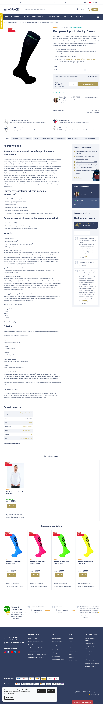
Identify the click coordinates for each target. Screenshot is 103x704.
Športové (24, 426)
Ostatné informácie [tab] (47, 138)
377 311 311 (77, 97)
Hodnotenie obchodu (39, 2)
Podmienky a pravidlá (33, 651)
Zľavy (5, 2)
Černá (30, 422)
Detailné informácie (58, 93)
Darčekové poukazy (50, 2)
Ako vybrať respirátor (90, 666)
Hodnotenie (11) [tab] (17, 138)
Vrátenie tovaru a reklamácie (35, 641)
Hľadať (51, 8)
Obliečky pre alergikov (90, 660)
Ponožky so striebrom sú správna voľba (85, 172)
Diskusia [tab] (28, 138)
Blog (32, 2)
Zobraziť (11, 505)
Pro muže (25, 430)
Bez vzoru (29, 438)
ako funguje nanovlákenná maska (59, 645)
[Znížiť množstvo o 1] (70, 84)
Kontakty (71, 638)
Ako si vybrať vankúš (90, 643)
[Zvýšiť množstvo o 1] (76, 84)
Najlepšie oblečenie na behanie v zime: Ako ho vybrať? (85, 158)
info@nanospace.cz (93, 97)
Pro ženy (30, 430)
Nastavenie (9, 697)
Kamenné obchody (33, 645)
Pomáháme (71, 657)
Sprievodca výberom (71, 2)
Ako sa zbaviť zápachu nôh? (84, 167)
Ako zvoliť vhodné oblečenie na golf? (86, 162)
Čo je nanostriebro (57, 641)
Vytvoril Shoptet (95, 694)
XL (31, 434)
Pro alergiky (58, 2)
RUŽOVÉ (80, 59)
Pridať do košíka (88, 84)
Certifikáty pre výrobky (21, 2)
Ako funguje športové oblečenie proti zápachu (86, 152)
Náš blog (71, 654)
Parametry (60, 138)
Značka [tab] (36, 138)
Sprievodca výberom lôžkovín (90, 639)
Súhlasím (51, 691)
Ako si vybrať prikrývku (90, 652)
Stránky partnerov (73, 651)
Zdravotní (29, 426)
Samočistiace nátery (57, 650)
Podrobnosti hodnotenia (75, 27)
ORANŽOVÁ (91, 59)
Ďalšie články (78, 178)
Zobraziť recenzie (16, 618)
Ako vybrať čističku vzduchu (92, 663)
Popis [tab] (7, 138)
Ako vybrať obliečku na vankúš (90, 647)
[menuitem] (7, 17)
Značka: (58, 110)
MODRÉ (68, 59)
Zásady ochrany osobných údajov (37, 654)
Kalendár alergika (56, 638)
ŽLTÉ (85, 59)
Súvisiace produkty (73, 138)
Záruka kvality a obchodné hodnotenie (38, 648)
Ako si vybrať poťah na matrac (90, 656)
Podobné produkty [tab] (90, 138)
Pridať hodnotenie (82, 233)
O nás (28, 2)
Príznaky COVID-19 (57, 653)
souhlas (28, 691)
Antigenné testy (56, 656)
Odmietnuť (41, 691)
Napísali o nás (11, 2)
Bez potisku (23, 438)
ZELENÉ (74, 59)
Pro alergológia (73, 660)
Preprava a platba (32, 638)
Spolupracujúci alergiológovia (35, 657)
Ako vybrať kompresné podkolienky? (86, 165)
